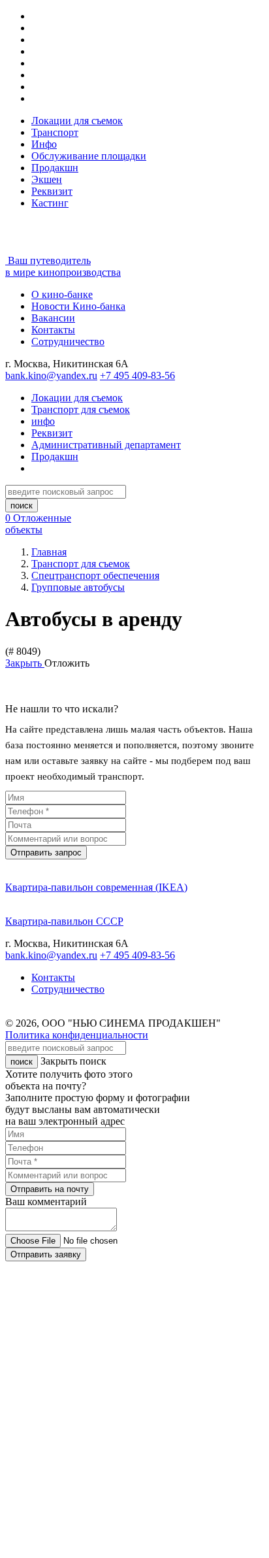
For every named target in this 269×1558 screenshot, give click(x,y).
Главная (49, 551)
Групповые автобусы (78, 587)
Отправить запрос (46, 852)
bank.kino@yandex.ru (51, 375)
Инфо (44, 144)
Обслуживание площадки (88, 155)
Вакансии (53, 317)
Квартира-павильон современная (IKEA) (96, 887)
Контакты (53, 329)
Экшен (46, 179)
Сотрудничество (67, 341)
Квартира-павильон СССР (64, 921)
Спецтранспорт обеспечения (95, 575)
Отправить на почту (49, 1189)
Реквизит (51, 191)
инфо (43, 421)
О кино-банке (62, 294)
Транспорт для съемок (80, 409)
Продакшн (54, 167)
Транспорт (54, 132)
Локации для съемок (77, 120)
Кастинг (50, 202)
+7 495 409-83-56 (137, 375)
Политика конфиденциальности (76, 1034)
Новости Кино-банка (78, 306)
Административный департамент (106, 444)
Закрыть (24, 663)
